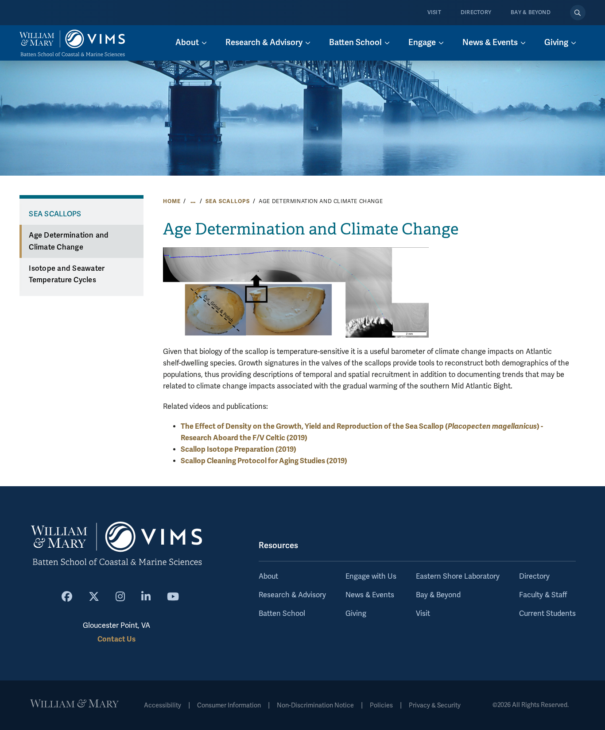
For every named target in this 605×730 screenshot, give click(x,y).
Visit (434, 12)
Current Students (547, 613)
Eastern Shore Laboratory (458, 576)
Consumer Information (229, 705)
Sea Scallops (227, 201)
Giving (355, 613)
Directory (476, 12)
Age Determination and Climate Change (69, 241)
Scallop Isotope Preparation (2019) (238, 449)
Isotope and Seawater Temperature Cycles (67, 274)
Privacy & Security (435, 705)
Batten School (282, 613)
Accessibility (162, 705)
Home (171, 201)
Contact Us (116, 639)
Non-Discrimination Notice (315, 705)
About (268, 576)
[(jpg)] (296, 291)
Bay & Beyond (531, 12)
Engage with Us (370, 576)
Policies (381, 705)
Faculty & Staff (543, 595)
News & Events (369, 595)
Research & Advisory (292, 595)
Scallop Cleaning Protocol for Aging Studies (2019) (264, 460)
